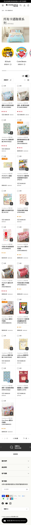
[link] (6, 438)
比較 (23, 76)
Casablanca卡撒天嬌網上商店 (12, 516)
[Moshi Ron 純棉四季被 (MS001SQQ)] (8, 128)
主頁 (3, 10)
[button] (28, 5)
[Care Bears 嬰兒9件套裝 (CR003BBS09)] (8, 308)
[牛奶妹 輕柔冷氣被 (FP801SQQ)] (23, 199)
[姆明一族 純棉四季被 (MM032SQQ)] (8, 376)
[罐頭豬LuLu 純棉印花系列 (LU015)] (23, 376)
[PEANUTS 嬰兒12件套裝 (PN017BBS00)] (8, 271)
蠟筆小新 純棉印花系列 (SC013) (8, 211)
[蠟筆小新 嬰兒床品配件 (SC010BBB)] (8, 94)
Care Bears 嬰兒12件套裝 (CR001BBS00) (7, 422)
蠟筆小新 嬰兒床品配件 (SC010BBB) (8, 106)
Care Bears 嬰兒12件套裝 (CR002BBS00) (22, 248)
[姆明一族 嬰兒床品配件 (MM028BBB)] (23, 94)
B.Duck (8, 61)
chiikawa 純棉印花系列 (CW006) (22, 356)
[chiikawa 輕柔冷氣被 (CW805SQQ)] (8, 344)
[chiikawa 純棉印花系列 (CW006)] (23, 344)
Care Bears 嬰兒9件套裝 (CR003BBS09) (7, 321)
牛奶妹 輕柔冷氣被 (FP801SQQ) (22, 211)
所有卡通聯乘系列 (9, 10)
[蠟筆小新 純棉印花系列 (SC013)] (8, 199)
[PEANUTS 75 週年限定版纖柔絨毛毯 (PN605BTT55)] (23, 308)
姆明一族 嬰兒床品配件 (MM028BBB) (23, 106)
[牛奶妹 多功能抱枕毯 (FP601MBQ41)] (8, 235)
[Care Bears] (21, 53)
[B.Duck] (8, 53)
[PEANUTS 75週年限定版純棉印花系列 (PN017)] (23, 164)
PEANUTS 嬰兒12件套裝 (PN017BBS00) (7, 285)
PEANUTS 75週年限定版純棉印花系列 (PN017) (23, 178)
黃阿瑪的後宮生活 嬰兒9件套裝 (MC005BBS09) (23, 141)
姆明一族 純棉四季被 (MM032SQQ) (8, 389)
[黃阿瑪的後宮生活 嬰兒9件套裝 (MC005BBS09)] (23, 128)
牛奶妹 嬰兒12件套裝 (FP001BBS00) (23, 284)
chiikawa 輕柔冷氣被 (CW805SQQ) (7, 356)
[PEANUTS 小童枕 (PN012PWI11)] (8, 164)
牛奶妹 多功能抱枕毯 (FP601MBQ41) (8, 248)
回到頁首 (15, 454)
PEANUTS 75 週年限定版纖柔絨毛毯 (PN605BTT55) (23, 321)
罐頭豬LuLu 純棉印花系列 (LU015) (22, 389)
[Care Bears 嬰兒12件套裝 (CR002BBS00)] (23, 235)
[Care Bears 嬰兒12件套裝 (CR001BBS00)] (8, 409)
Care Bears (21, 61)
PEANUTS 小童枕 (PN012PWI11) (7, 177)
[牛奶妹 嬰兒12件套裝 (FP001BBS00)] (23, 271)
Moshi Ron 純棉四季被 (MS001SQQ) (8, 140)
